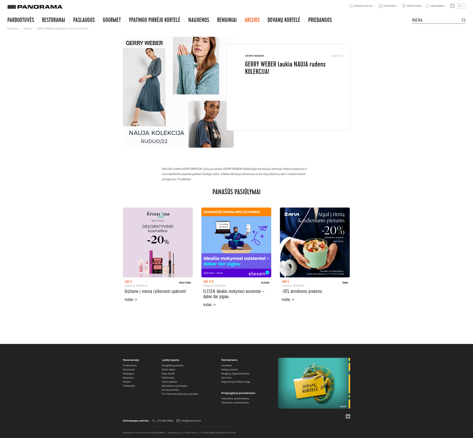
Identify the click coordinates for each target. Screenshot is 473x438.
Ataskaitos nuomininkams (235, 398)
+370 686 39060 (164, 420)
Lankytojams (170, 360)
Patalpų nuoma (229, 369)
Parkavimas (168, 377)
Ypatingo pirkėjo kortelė (154, 21)
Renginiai (227, 21)
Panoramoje (131, 360)
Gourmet (112, 21)
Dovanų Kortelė (284, 21)
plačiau (129, 300)
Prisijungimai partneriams (238, 393)
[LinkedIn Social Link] (452, 6)
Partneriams (229, 360)
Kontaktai (226, 365)
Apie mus (226, 377)
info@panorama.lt (191, 420)
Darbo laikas (168, 369)
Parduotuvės (20, 21)
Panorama (12, 28)
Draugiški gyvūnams (173, 365)
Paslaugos (84, 21)
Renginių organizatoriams (235, 373)
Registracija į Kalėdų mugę (235, 381)
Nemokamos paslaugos (175, 385)
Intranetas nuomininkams (235, 402)
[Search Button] (464, 20)
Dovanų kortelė (170, 389)
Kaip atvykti (168, 373)
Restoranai (53, 21)
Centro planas (169, 381)
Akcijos (252, 21)
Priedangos (320, 21)
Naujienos (198, 21)
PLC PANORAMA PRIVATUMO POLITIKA (218, 432)
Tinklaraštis (129, 385)
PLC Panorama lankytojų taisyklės (180, 393)
